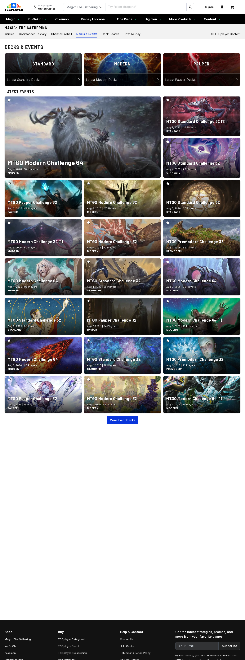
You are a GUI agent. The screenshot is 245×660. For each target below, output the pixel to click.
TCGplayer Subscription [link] (72, 652)
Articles (9, 34)
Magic (10, 19)
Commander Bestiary (33, 34)
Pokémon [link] (10, 652)
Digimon (151, 19)
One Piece (124, 19)
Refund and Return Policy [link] (135, 652)
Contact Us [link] (126, 639)
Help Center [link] (127, 646)
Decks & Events (86, 33)
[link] (14, 7)
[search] (146, 7)
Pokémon (62, 19)
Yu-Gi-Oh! (35, 19)
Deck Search (110, 34)
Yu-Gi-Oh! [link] (10, 646)
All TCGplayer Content (225, 34)
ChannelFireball (61, 34)
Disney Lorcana (93, 19)
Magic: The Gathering (26, 27)
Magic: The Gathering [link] (18, 639)
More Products (180, 19)
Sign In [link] (209, 7)
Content (210, 19)
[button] (190, 7)
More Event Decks (122, 420)
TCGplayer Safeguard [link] (71, 639)
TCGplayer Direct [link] (68, 646)
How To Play (132, 34)
